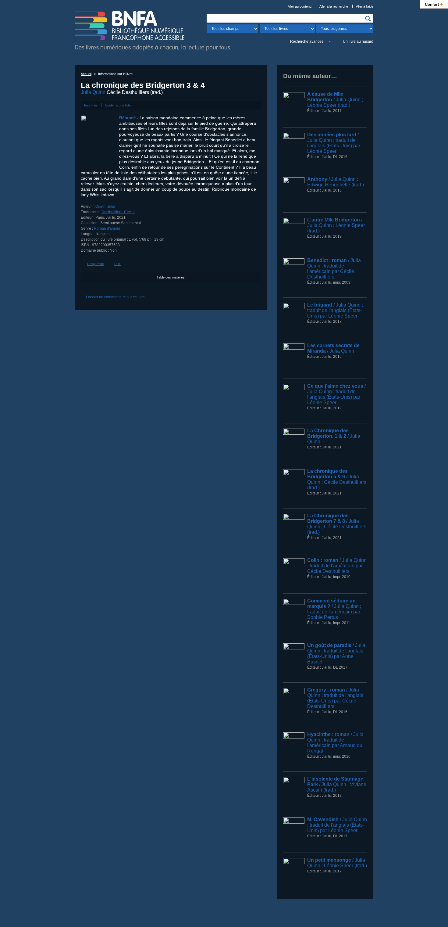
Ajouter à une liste (118, 105)
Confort (434, 4)
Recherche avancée (307, 41)
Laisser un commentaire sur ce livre (115, 297)
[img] (368, 18)
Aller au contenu (299, 6)
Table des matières (171, 277)
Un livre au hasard (358, 41)
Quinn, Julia (105, 206)
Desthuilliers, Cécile (118, 212)
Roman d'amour (107, 228)
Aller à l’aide (364, 6)
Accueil (86, 74)
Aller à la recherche (333, 6)
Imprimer (90, 105)
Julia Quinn (93, 92)
